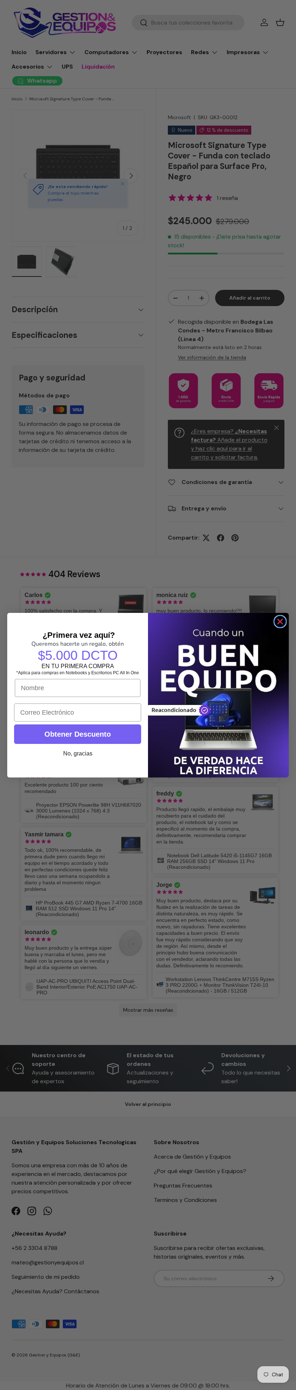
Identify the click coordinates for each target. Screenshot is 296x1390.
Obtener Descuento (77, 734)
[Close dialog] (280, 621)
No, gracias (77, 753)
